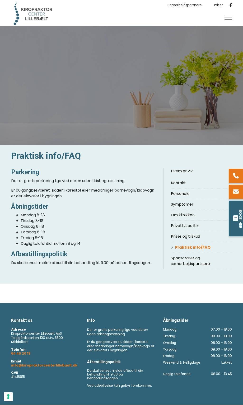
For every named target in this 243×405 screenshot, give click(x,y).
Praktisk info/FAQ (192, 247)
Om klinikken (183, 215)
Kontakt (178, 183)
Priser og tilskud (185, 236)
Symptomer (182, 204)
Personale (180, 193)
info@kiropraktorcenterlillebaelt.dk (44, 365)
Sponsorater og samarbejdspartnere (190, 260)
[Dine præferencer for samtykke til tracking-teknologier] (8, 396)
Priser (218, 5)
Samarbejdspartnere (185, 5)
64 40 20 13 (20, 354)
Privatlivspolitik (185, 225)
